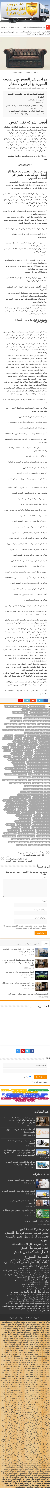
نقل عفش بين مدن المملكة (21, 839)
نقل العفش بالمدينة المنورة (41, 827)
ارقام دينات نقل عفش (14, 718)
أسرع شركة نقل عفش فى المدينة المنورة (32, 473)
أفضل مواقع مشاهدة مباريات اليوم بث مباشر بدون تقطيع (24, 27)
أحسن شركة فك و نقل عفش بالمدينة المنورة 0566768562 (26, 433)
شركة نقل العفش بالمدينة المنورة (35, 468)
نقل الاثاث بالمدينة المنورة (41, 824)
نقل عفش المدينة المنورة (27, 833)
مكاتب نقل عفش (13, 812)
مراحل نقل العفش (43, 812)
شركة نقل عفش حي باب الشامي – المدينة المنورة (29, 561)
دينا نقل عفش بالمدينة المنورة (28, 745)
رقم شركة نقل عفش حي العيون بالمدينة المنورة (29, 521)
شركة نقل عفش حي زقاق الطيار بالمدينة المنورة (29, 532)
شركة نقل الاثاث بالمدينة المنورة (39, 774)
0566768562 (39, 103)
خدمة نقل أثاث (19, 145)
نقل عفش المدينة (43, 833)
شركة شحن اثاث (20, 765)
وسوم (19, 944)
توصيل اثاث (9, 736)
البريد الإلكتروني (40, 909)
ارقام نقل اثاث (16, 721)
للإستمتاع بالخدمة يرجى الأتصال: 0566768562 (27, 114)
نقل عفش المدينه (10, 833)
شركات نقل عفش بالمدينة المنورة (38, 765)
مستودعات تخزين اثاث (18, 1090)
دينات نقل (12, 745)
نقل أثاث (46, 815)
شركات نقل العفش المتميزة (17, 759)
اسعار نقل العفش (11, 724)
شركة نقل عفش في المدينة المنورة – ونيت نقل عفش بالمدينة (19, 859)
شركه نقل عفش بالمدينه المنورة (39, 807)
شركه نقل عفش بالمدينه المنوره (16, 807)
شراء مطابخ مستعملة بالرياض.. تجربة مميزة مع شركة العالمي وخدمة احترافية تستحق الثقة (18, 962)
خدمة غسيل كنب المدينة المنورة (21, 1180)
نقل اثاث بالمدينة (25, 818)
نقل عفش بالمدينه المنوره (41, 839)
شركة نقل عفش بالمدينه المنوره (39, 801)
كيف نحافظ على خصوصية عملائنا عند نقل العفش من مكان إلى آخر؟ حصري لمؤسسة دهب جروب (19, 1152)
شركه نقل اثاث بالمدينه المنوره (39, 804)
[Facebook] (32, 1051)
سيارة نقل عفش (17, 753)
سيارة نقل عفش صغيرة (41, 756)
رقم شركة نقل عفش (42, 751)
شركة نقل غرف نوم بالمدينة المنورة (15, 801)
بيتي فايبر (44, 1094)
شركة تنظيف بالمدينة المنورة (37, 1221)
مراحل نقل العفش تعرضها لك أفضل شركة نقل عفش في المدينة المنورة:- (25, 106)
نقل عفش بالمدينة (43, 836)
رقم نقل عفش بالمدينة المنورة (23, 751)
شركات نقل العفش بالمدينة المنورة (34, 504)
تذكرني (26, 1077)
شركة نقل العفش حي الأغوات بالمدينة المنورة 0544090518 (25, 578)
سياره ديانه (17, 756)
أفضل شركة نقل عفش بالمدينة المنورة (37, 715)
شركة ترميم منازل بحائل (15, 1094)
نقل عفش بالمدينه (9, 836)
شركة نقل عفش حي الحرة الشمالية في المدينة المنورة (27, 544)
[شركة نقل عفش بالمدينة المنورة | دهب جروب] (25, 11)
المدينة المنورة (20, 736)
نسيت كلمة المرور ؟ (39, 1082)
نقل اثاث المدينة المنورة (24, 815)
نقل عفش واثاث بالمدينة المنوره (39, 845)
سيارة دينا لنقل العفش (42, 753)
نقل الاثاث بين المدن (24, 824)
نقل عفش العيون (14, 830)
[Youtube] (23, 1051)
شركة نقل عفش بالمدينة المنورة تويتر (37, 786)
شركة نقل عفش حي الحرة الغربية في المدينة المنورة (28, 538)
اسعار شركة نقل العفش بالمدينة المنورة (32, 499)
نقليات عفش (22, 845)
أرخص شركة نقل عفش (37, 706)
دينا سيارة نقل (7, 739)
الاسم (44, 901)
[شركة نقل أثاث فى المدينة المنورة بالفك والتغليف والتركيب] (42, 1165)
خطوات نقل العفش (43, 739)
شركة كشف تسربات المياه (22, 1092)
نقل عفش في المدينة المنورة (40, 842)
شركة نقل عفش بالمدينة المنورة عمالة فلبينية (35, 792)
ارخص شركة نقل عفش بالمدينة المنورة (37, 718)
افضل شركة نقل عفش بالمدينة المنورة (37, 733)
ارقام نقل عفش (44, 724)
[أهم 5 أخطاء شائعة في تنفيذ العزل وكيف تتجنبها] (42, 1133)
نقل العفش (10, 824)
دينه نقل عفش (30, 748)
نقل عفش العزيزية (28, 830)
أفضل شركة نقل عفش (36, 100)
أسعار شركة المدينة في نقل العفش (16, 706)
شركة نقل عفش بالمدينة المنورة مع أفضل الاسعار (34, 795)
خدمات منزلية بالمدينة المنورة (29, 32)
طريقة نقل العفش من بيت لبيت (39, 810)
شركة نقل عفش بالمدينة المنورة (16, 88)
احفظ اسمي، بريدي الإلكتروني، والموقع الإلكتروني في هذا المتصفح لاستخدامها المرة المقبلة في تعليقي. (26, 927)
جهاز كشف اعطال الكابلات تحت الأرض (23, 1095)
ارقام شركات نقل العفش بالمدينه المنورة (36, 721)
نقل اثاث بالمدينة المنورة (41, 821)
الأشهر (36, 944)
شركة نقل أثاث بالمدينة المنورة (35, 600)
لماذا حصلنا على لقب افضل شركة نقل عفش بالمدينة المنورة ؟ (31, 853)
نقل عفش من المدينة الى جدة (18, 842)
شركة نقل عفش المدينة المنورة (39, 780)
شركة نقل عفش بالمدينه (41, 798)
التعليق (44, 877)
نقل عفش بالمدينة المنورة (26, 836)
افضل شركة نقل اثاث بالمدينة (16, 727)
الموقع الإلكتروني (41, 918)
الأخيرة (45, 944)
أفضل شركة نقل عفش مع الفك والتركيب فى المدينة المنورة (25, 510)
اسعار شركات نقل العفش (27, 724)
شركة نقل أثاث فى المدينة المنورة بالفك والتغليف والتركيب (26, 606)
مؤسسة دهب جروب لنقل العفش (27, 293)
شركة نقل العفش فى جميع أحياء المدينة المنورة (30, 589)
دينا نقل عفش (44, 745)
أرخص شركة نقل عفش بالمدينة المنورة (32, 417)
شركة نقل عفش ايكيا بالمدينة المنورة (15, 780)
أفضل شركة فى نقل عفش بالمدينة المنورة (36, 709)
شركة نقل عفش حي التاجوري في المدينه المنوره (29, 555)
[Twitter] (27, 1051)
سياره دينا (8, 756)
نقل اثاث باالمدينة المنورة (41, 818)
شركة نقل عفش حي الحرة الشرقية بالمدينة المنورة (28, 549)
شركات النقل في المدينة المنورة (39, 759)
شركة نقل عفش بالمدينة (41, 783)
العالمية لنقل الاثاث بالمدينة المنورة (38, 736)
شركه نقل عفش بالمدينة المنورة (17, 804)
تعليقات (28, 944)
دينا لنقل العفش (44, 742)
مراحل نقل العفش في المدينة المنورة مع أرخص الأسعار (27, 487)
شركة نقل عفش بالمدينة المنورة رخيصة (37, 789)
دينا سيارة (18, 739)
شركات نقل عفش (18, 762)
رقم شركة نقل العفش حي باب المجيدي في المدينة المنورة (26, 572)
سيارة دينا (7, 751)
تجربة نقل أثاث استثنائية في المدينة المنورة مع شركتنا (27, 462)
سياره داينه (27, 756)
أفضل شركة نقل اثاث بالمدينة (40, 712)
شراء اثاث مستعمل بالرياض (38, 1090)
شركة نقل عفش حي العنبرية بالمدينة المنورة (31, 527)
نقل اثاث (37, 815)
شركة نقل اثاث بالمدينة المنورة (22, 771)
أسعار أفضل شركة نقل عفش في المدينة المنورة (26, 111)
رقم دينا (5, 748)
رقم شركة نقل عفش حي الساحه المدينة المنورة (29, 566)
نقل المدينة (25, 827)
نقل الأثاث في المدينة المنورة (36, 456)
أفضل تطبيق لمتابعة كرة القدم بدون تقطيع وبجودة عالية (28, 994)
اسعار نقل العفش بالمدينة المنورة (39, 727)
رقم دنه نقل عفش (17, 748)
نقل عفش (15, 827)
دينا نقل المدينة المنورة (21, 742)
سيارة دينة (29, 753)
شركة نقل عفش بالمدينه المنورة (20, 798)
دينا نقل (33, 742)
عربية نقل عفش (10, 810)
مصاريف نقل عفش (28, 812)
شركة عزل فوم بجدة (32, 1094)
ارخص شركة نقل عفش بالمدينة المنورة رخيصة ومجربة (27, 422)
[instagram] (18, 1051)
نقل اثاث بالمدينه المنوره (23, 821)
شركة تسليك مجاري (12, 1096)
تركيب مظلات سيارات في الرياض (24, 1098)
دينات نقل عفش (44, 748)
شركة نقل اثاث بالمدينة (42, 771)
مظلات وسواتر (43, 1098)
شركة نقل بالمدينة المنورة (41, 777)
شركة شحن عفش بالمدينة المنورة (38, 768)
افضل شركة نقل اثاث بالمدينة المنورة (33, 516)
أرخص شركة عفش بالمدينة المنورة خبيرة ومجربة (29, 594)
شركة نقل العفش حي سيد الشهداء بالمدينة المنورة (28, 583)
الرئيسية (45, 32)
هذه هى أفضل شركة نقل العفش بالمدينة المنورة (29, 493)
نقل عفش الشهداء (43, 830)
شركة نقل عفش (24, 777)
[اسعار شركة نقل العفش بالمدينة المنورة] (42, 1143)
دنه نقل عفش (29, 739)
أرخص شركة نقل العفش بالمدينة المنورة (32, 428)
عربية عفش (22, 810)
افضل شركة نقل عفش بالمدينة (13, 730)
